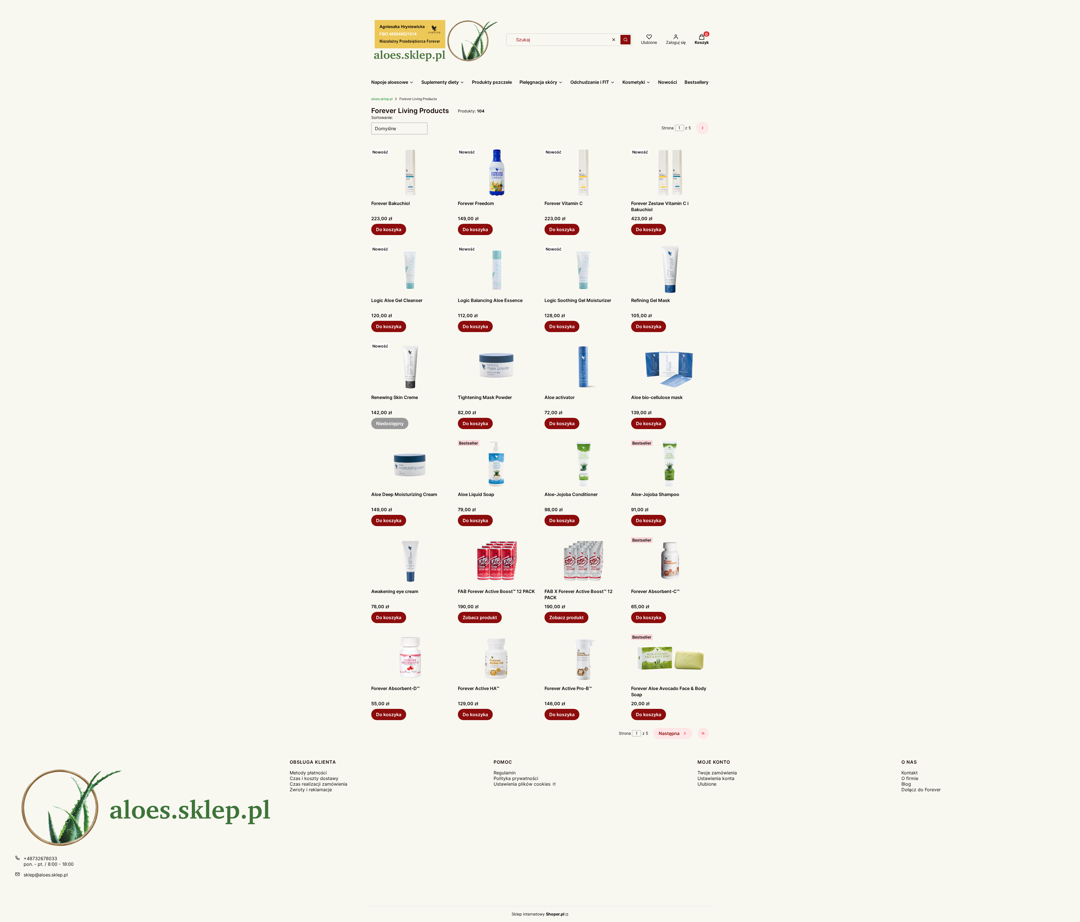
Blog (906, 784)
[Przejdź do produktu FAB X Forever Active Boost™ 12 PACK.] (583, 560)
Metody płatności (308, 773)
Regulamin (505, 773)
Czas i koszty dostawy (314, 778)
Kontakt (909, 773)
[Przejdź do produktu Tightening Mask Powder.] (497, 366)
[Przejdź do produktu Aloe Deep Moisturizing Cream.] (410, 463)
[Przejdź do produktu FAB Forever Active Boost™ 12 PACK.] (497, 560)
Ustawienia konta (716, 778)
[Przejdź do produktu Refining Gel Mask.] (670, 269)
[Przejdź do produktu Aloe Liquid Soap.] (497, 463)
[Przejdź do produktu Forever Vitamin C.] (583, 172)
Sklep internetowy (538, 914)
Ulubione (707, 784)
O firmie (909, 778)
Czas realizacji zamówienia (318, 784)
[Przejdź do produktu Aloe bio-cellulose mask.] (670, 366)
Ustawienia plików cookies (523, 784)
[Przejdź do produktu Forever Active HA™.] (497, 657)
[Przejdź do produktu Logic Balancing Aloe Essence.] (497, 269)
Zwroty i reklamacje (311, 789)
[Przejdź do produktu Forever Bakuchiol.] (410, 172)
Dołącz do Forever (921, 789)
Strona (668, 127)
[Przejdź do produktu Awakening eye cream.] (410, 560)
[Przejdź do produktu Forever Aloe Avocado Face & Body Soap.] (670, 657)
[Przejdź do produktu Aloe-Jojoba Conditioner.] (583, 463)
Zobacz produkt (480, 617)
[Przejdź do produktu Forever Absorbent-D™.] (410, 657)
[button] (625, 39)
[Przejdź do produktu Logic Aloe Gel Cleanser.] (410, 269)
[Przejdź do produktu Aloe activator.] (583, 366)
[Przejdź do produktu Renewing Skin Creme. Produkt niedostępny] (410, 366)
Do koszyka (388, 229)
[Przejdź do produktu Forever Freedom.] (497, 172)
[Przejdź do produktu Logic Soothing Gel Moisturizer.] (583, 269)
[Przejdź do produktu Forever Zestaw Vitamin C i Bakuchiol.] (670, 172)
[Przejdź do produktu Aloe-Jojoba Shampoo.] (670, 463)
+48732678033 (40, 858)
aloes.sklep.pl (382, 99)
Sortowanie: (382, 117)
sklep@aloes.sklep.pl (46, 875)
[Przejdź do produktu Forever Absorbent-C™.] (670, 560)
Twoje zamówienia (717, 773)
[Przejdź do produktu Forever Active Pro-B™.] (583, 657)
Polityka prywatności (516, 778)
